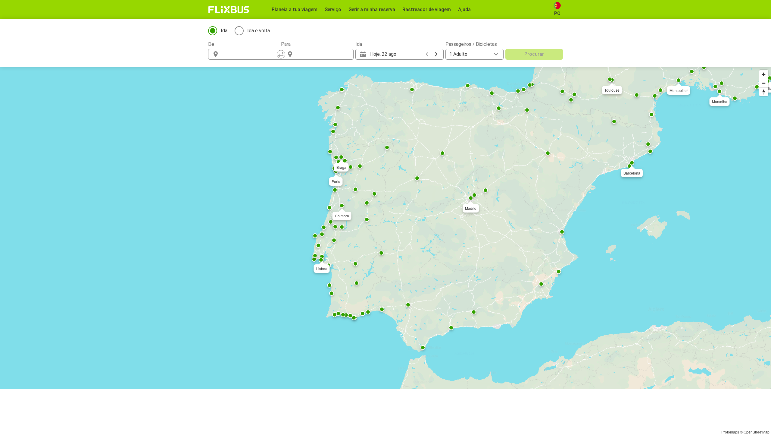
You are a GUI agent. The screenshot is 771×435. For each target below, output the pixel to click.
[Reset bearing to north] (763, 91)
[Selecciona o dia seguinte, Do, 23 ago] (436, 54)
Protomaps (730, 431)
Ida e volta (258, 30)
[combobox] (250, 54)
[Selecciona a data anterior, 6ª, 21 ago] (427, 54)
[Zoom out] (763, 83)
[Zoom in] (763, 74)
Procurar (534, 54)
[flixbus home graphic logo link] (229, 9)
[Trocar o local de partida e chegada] (281, 54)
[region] (385, 228)
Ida (224, 30)
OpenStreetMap (756, 431)
